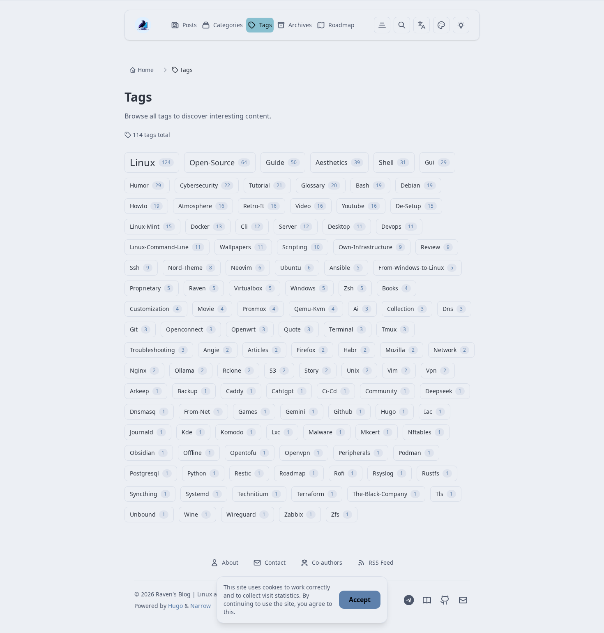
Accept (360, 599)
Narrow (200, 606)
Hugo (175, 606)
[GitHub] (445, 600)
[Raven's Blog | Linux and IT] (143, 25)
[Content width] (382, 25)
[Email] (463, 600)
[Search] (402, 25)
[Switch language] (421, 25)
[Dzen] (426, 600)
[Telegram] (408, 600)
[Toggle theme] (441, 25)
